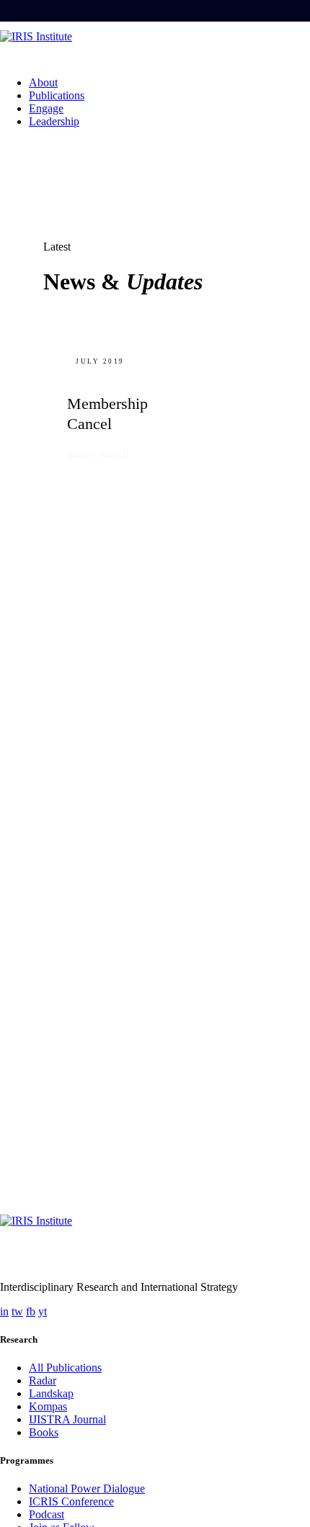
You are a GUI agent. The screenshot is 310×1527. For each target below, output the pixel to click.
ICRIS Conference (71, 1501)
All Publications (65, 1367)
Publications (56, 95)
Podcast (46, 1514)
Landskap (51, 1393)
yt (42, 1311)
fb (30, 1311)
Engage (46, 108)
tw (17, 1311)
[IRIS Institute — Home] (155, 47)
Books (43, 1432)
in (4, 1311)
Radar (42, 1380)
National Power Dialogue (87, 1488)
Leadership (54, 121)
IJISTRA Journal (67, 1419)
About (43, 82)
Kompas (48, 1406)
